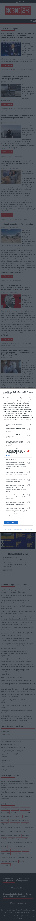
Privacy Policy (28, 529)
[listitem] (18, 425)
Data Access (18, 529)
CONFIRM (10, 522)
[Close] (32, 392)
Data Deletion (8, 529)
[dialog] (18, 460)
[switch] (28, 429)
